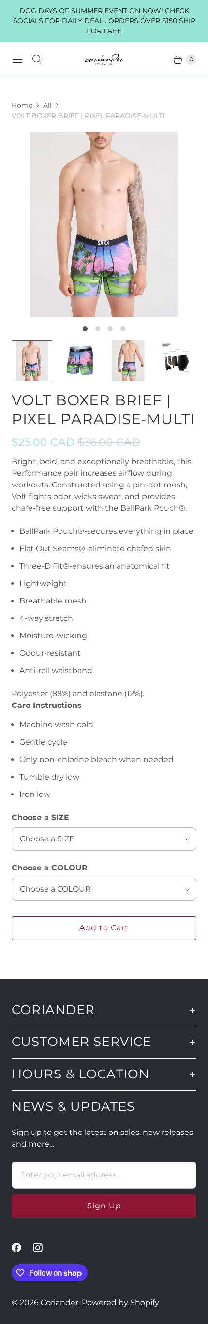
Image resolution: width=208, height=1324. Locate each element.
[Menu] (17, 59)
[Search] (36, 59)
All (47, 105)
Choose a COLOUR (50, 867)
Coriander (59, 1302)
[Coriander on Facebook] (22, 1247)
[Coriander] (104, 60)
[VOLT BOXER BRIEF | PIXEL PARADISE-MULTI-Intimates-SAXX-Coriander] (104, 224)
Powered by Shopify (120, 1302)
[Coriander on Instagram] (43, 1247)
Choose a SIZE (40, 817)
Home (22, 105)
